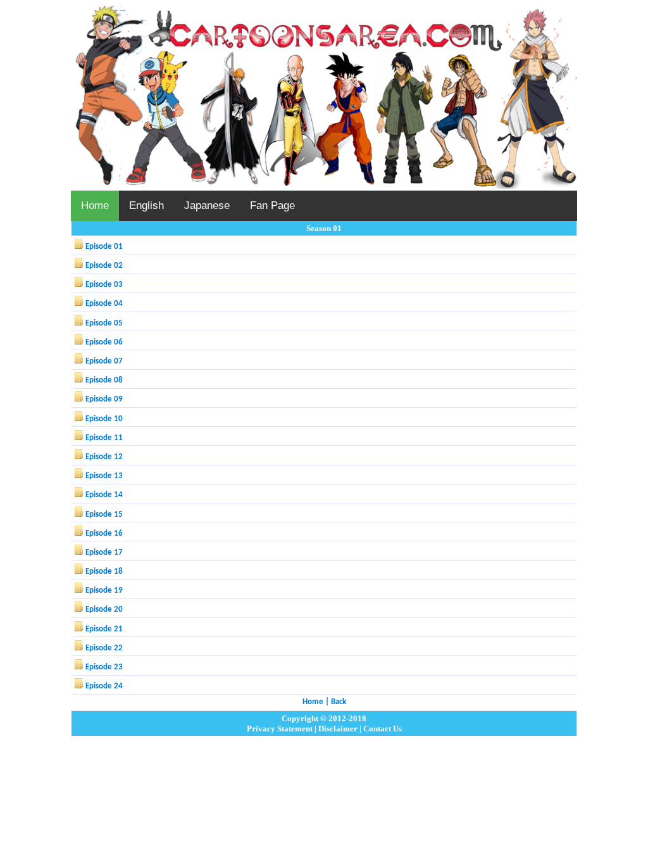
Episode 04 (104, 304)
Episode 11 (104, 438)
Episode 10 (104, 419)
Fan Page (272, 205)
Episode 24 (104, 686)
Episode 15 (104, 514)
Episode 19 (104, 590)
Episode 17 (104, 552)
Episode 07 (104, 361)
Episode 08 (104, 380)
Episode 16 (104, 533)
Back (338, 702)
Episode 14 (104, 495)
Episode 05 (104, 323)
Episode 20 (104, 609)
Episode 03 (104, 285)
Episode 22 (104, 648)
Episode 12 (104, 457)
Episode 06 (104, 342)
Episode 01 (104, 247)
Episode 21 (104, 629)
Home (95, 205)
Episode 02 (104, 266)
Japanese (207, 205)
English (146, 205)
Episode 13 (104, 476)
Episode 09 (104, 399)
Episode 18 (104, 571)
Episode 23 (104, 667)
